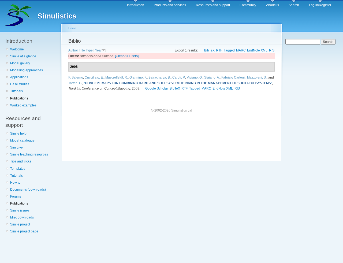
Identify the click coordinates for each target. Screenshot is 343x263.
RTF (219, 50)
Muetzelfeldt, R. (116, 77)
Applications (19, 77)
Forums (15, 196)
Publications (19, 98)
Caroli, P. (178, 77)
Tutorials (16, 91)
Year (98, 50)
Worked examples (23, 105)
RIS (271, 50)
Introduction (135, 5)
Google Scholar (156, 88)
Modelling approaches (26, 70)
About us (272, 5)
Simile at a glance (23, 56)
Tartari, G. (75, 83)
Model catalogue (22, 140)
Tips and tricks (20, 161)
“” (178, 83)
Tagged (229, 50)
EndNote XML (257, 50)
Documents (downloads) (28, 189)
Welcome (17, 49)
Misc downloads (22, 217)
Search (294, 5)
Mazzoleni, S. (257, 77)
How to (15, 182)
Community (248, 5)
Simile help (18, 133)
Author (73, 50)
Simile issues (19, 210)
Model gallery (20, 63)
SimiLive (16, 147)
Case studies (19, 84)
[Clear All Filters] (127, 56)
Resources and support (213, 5)
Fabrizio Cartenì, (233, 77)
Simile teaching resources (29, 154)
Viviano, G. (195, 77)
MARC (241, 50)
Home (72, 28)
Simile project (20, 224)
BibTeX (209, 50)
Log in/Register (320, 5)
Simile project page (24, 231)
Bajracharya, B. (159, 77)
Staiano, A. (212, 77)
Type (89, 50)
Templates (17, 169)
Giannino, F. (138, 77)
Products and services (170, 5)
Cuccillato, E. (94, 77)
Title (82, 50)
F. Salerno (75, 77)
